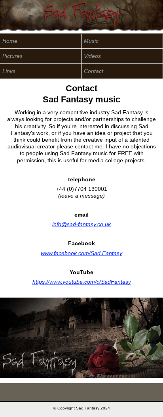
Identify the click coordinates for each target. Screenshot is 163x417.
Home (9, 41)
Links (8, 71)
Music (91, 41)
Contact (93, 71)
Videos (92, 56)
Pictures (12, 56)
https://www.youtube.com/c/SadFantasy (81, 282)
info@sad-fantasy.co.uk (81, 224)
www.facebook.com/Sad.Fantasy (81, 253)
